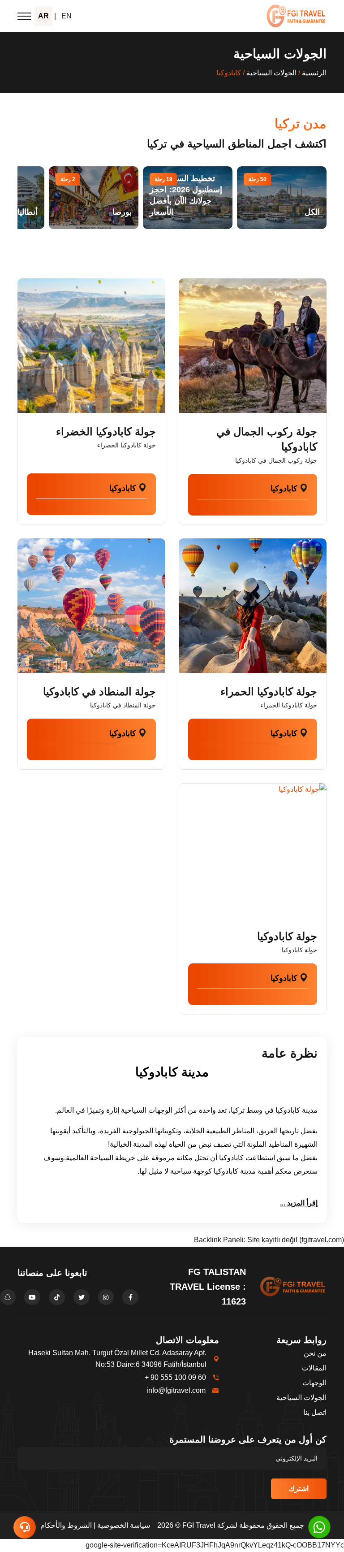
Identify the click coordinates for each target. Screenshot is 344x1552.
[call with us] (319, 1526)
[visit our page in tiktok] (57, 1297)
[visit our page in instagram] (106, 1297)
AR (43, 16)
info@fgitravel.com (176, 1390)
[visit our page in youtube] (32, 1297)
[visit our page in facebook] (130, 1297)
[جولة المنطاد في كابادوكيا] (91, 605)
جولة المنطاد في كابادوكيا (99, 691)
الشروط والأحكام (66, 1525)
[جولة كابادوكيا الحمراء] (253, 605)
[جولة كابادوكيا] (253, 850)
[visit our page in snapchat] (8, 1297)
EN (66, 16)
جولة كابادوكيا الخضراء (106, 431)
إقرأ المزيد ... (299, 1203)
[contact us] (24, 1527)
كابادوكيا (284, 488)
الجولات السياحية (271, 73)
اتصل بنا (315, 1412)
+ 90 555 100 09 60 (175, 1377)
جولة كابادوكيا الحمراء (268, 691)
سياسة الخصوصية (123, 1525)
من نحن (315, 1353)
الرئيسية (314, 73)
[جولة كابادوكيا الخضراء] (91, 345)
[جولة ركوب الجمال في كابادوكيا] (253, 345)
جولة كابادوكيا (287, 936)
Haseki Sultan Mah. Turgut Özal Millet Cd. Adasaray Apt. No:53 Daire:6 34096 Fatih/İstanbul (117, 1358)
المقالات (314, 1368)
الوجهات (314, 1383)
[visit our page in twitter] (81, 1297)
